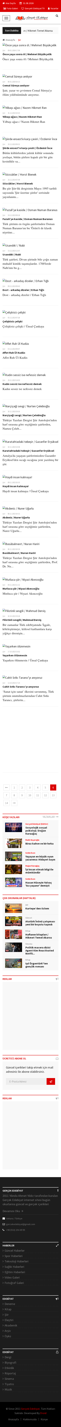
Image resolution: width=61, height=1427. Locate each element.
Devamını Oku (12, 1211)
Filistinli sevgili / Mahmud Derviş (22, 620)
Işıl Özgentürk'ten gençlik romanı (36, 965)
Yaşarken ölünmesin (15, 655)
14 (6, 803)
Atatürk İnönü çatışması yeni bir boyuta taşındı (40, 923)
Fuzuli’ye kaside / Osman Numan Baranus (28, 219)
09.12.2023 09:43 (14, 286)
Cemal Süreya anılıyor (16, 85)
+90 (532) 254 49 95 (15, 1229)
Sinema (9, 1379)
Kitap (8, 1309)
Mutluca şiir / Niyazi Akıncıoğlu (21, 588)
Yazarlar (54, 8)
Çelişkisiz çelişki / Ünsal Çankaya (23, 326)
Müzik (8, 1389)
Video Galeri (12, 1277)
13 (53, 795)
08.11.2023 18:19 (14, 549)
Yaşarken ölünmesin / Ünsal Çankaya (25, 660)
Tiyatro (9, 1384)
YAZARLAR (49, 816)
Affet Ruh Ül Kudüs (14, 352)
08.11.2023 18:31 (14, 514)
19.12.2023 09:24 (14, 215)
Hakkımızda (30, 1419)
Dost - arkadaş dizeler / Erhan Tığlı (23, 290)
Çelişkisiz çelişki (12, 321)
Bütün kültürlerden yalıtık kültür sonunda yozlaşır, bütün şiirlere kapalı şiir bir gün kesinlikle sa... (28, 157)
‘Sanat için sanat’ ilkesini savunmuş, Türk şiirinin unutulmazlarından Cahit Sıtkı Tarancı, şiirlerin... (28, 695)
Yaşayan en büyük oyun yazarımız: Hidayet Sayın (40, 858)
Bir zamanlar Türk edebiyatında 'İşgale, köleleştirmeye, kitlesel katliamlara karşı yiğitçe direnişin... (27, 629)
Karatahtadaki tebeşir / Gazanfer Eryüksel (28, 450)
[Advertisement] (30, 742)
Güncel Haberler (15, 1250)
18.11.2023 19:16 (14, 411)
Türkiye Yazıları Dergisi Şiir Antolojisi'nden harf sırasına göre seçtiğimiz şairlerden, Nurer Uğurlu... (30, 526)
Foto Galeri (12, 8)
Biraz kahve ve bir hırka (39, 843)
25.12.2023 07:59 (14, 180)
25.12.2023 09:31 (14, 144)
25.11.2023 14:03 (14, 380)
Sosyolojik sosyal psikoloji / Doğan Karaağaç (36, 830)
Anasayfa (10, 39)
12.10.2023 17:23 (14, 683)
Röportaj (10, 1373)
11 (37, 795)
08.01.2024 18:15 (14, 82)
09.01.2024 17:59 (14, 50)
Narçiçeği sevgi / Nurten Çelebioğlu (24, 415)
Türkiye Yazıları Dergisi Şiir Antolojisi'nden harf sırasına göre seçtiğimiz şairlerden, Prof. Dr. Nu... (30, 562)
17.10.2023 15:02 (14, 651)
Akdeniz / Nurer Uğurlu (16, 517)
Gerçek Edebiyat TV (35, 8)
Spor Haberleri (14, 1256)
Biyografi (10, 1362)
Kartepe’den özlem (37, 908)
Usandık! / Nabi (12, 254)
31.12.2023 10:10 (14, 113)
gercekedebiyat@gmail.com (20, 1224)
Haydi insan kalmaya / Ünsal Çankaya (26, 491)
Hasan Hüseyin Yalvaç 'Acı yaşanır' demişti (38, 884)
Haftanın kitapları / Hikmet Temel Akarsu (27, 30)
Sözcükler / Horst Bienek (18, 183)
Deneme (10, 1304)
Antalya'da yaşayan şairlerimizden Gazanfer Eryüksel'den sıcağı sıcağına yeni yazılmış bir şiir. (30, 460)
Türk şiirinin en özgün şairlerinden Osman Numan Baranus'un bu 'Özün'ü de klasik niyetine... (29, 228)
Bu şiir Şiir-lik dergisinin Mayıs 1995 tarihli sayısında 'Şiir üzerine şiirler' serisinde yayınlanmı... (30, 192)
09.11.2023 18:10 (14, 482)
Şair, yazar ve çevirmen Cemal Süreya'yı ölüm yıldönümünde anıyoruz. (27, 92)
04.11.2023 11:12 (14, 585)
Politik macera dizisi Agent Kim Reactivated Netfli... (39, 950)
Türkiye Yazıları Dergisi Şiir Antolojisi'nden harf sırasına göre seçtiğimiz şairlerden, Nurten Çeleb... (30, 424)
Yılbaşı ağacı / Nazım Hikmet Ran (22, 116)
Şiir (4, 50)
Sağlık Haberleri (14, 1267)
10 (29, 795)
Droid (43, 1413)
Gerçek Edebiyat (30, 1408)
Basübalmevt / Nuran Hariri (19, 553)
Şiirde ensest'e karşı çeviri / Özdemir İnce (27, 148)
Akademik (11, 1325)
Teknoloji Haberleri (16, 1261)
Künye (44, 1419)
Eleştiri (9, 1320)
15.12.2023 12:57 (14, 251)
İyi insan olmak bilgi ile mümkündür (39, 871)
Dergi (8, 1357)
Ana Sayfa (11, 3)
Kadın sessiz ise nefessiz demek (22, 384)
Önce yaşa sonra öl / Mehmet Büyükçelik (27, 54)
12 (45, 795)
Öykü (8, 1336)
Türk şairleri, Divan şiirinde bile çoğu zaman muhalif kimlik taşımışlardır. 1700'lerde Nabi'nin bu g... (30, 263)
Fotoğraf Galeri (14, 1283)
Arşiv (8, 1331)
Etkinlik (9, 1368)
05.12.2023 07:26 (14, 317)
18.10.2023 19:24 (14, 616)
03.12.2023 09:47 (14, 349)
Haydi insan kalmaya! (16, 486)
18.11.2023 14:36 (14, 447)
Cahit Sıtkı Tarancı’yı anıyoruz (21, 686)
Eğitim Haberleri (15, 1272)
